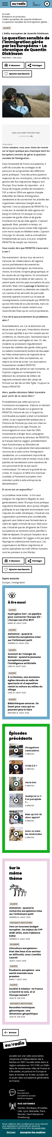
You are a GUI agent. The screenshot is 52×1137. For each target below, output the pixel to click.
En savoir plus (38, 1128)
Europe (6, 582)
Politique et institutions (21, 922)
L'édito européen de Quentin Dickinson (22, 19)
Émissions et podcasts (14, 16)
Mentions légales (25, 1098)
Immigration (18, 582)
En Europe (14, 944)
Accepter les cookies (32, 1132)
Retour (13, 1032)
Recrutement (23, 1093)
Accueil (6, 14)
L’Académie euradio (26, 1095)
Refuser (11, 1132)
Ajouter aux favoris (19, 73)
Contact (21, 1090)
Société (6, 28)
